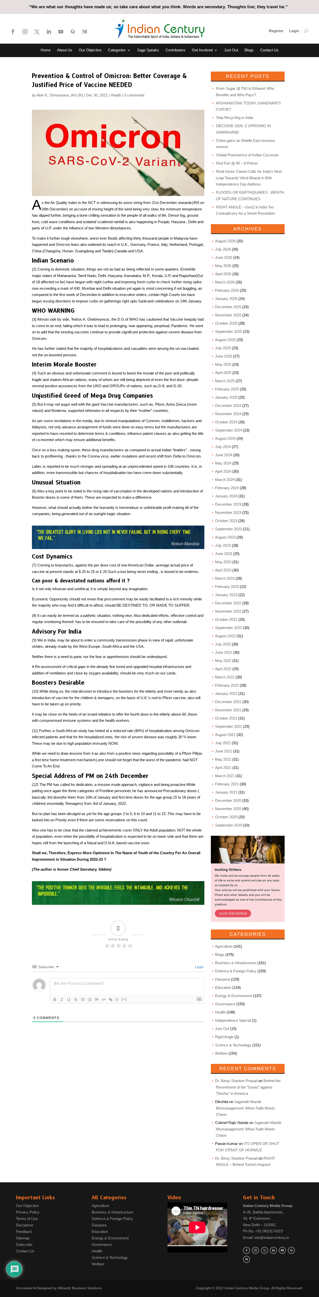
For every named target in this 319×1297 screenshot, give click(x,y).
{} (117, 999)
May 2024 (223, 463)
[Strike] (75, 1000)
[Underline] (68, 1000)
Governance (225, 1004)
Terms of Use (27, 1218)
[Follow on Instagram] (25, 32)
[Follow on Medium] (85, 32)
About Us (64, 50)
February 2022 (227, 685)
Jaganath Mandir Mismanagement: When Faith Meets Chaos (245, 1108)
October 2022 (226, 619)
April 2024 (223, 471)
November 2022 (228, 611)
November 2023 (228, 512)
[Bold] (54, 1000)
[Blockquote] (96, 1000)
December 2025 (228, 307)
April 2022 (223, 669)
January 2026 (226, 298)
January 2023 (226, 595)
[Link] (110, 1000)
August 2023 (225, 537)
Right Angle (224, 1037)
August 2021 (225, 735)
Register (276, 31)
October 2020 (226, 817)
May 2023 (223, 562)
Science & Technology (233, 1045)
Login (294, 31)
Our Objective (90, 50)
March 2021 (225, 776)
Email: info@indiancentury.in (266, 1237)
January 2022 (226, 693)
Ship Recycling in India (234, 117)
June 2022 (223, 652)
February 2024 (227, 488)
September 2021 (228, 726)
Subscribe (24, 1244)
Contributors (175, 50)
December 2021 (228, 702)
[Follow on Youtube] (61, 32)
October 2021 (226, 718)
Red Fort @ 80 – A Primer (237, 163)
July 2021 (223, 743)
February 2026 (227, 290)
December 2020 (228, 800)
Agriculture (224, 946)
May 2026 (223, 266)
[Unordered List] (89, 1000)
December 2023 (228, 504)
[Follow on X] (37, 32)
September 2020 (228, 825)
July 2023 (223, 545)
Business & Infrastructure (235, 963)
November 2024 (228, 414)
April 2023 (223, 570)
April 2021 (223, 767)
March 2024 (225, 479)
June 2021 (223, 751)
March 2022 (225, 677)
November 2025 (228, 315)
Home (46, 50)
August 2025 (225, 340)
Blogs (249, 50)
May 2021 (223, 759)
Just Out (231, 50)
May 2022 (223, 660)
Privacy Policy (27, 1212)
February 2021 (227, 784)
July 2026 (223, 249)
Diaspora (222, 979)
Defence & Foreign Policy (235, 971)
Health (116, 95)
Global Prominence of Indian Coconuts (247, 155)
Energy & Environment (233, 996)
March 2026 (225, 282)
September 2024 (228, 430)
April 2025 (223, 373)
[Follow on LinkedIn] (49, 32)
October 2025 (226, 323)
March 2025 (225, 381)
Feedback (24, 1231)
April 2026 (223, 274)
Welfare (221, 1053)
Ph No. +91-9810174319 (263, 1231)
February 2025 (227, 389)
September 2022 (228, 628)
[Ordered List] (82, 1000)
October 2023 (226, 521)
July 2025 (223, 348)
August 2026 (225, 241)
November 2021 (228, 710)
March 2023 (225, 578)
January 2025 (226, 397)
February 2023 (227, 586)
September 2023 (228, 529)
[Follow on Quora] (73, 32)
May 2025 (223, 364)
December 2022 (228, 603)
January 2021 (226, 792)
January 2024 (226, 496)
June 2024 (223, 455)
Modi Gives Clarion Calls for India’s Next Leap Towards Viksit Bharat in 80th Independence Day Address (249, 177)
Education (223, 987)
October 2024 (226, 422)
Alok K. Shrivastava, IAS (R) (60, 95)
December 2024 (228, 405)
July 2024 (223, 447)
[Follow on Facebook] (13, 32)
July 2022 (223, 644)
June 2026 (223, 257)
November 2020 (228, 809)
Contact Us (269, 50)
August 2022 (225, 636)
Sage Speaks (148, 50)
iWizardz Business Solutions (80, 1288)
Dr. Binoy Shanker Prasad (236, 1081)
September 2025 (228, 331)
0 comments (134, 95)
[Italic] (61, 1000)
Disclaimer (24, 1225)
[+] (124, 999)
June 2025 (223, 356)
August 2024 (225, 438)
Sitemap (22, 1238)
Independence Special (233, 1020)
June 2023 (223, 554)
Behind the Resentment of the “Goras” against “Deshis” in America (248, 1087)
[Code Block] (103, 1000)
